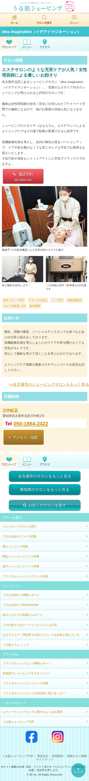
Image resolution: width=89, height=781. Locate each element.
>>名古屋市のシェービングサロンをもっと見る (49, 384)
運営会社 (42, 756)
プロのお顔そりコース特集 (19, 536)
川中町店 (10, 410)
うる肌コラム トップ (16, 644)
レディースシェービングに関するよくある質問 (32, 712)
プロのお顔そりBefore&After (21, 605)
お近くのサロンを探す (47, 505)
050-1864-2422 (31, 424)
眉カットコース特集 (15, 546)
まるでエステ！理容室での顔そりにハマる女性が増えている (41, 634)
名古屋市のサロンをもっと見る (44, 476)
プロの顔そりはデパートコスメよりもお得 (30, 625)
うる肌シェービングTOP (18, 721)
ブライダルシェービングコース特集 (25, 576)
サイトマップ (44, 759)
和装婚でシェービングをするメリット (27, 673)
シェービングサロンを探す (19, 526)
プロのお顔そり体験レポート (21, 595)
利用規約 (57, 756)
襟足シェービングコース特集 (20, 556)
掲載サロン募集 (77, 756)
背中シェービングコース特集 (20, 566)
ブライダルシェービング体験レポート (27, 663)
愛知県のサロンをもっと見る (44, 489)
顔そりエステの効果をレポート (22, 615)
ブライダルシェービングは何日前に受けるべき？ (34, 693)
